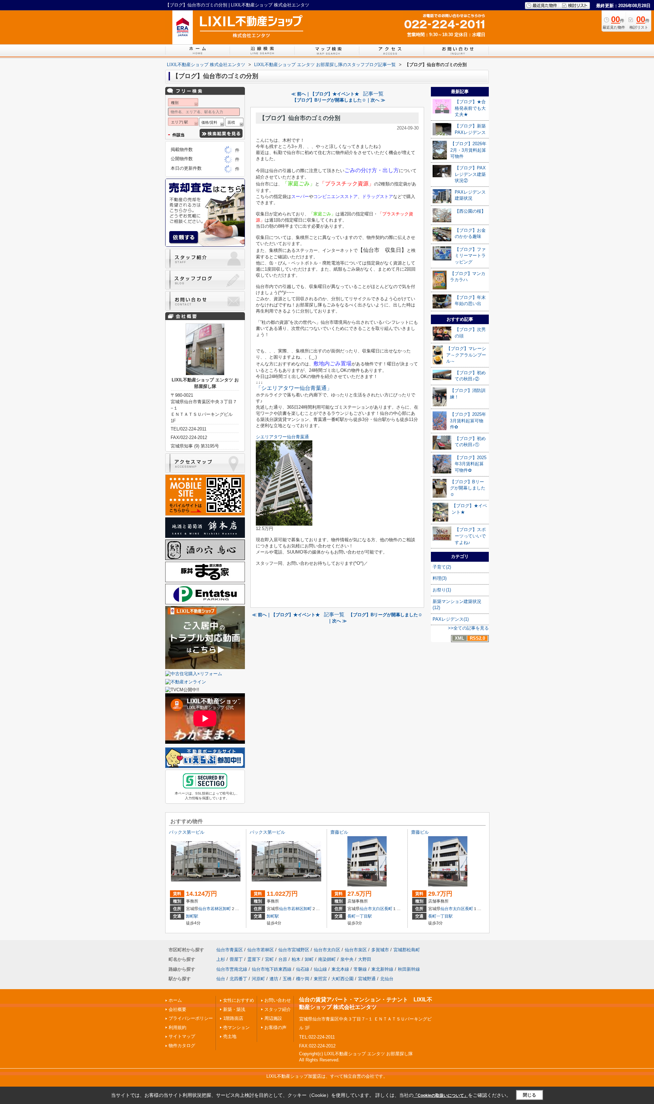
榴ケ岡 (302, 978)
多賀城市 (380, 949)
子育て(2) (442, 567)
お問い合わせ (277, 1000)
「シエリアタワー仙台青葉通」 (294, 388)
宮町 (269, 959)
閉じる (529, 1095)
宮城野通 (367, 978)
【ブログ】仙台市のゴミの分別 (299, 118)
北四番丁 (238, 978)
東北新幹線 (382, 969)
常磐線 (360, 969)
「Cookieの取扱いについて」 (441, 1095)
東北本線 (340, 969)
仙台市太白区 (372, 908)
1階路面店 (233, 1018)
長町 (388, 908)
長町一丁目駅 (359, 916)
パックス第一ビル (186, 832)
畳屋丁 (236, 959)
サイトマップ (182, 1036)
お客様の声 (275, 1027)
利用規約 (177, 1027)
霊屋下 (254, 959)
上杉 (220, 959)
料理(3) (440, 578)
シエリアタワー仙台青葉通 (282, 436)
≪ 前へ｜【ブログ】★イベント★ (325, 93)
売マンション (236, 1027)
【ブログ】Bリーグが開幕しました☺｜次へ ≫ (338, 100)
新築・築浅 (234, 1009)
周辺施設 (273, 1018)
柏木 (296, 959)
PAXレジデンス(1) (451, 619)
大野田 (364, 959)
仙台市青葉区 (229, 949)
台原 (282, 959)
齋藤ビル (339, 832)
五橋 (287, 978)
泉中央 (347, 959)
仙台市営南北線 (231, 969)
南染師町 (327, 959)
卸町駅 (192, 916)
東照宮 (320, 978)
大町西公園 (342, 978)
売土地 (229, 1036)
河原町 (258, 978)
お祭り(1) (442, 589)
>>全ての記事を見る (468, 628)
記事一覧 (373, 93)
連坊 (273, 978)
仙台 (220, 978)
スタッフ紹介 (277, 1009)
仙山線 (320, 969)
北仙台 (386, 978)
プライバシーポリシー (191, 1018)
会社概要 (177, 1009)
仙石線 (302, 969)
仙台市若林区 (210, 908)
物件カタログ (182, 1045)
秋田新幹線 (409, 969)
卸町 (227, 908)
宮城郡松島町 (406, 949)
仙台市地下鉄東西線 (272, 969)
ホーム (175, 1000)
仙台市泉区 (356, 949)
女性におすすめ (238, 1000)
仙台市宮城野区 (293, 949)
